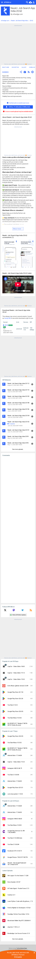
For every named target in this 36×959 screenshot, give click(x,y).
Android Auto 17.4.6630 (15, 781)
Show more (17, 229)
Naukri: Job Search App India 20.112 (18, 383)
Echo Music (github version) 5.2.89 (18, 686)
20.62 (6, 325)
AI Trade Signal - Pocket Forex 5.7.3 (18, 888)
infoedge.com (18, 14)
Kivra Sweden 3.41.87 (14, 882)
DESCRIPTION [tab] (15, 67)
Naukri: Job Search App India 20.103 (18, 422)
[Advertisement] (18, 45)
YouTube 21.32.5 (13, 705)
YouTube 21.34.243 (13, 775)
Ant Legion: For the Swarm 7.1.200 (18, 875)
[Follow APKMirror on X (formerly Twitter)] (5, 611)
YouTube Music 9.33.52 (15, 718)
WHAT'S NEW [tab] (5, 67)
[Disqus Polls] (18, 481)
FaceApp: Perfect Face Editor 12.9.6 (18, 914)
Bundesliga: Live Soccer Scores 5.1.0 (19, 933)
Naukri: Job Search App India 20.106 (18, 409)
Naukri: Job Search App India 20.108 (18, 403)
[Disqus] (18, 529)
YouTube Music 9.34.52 (15, 825)
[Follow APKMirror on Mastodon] (14, 611)
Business (5, 72)
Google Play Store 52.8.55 (15, 711)
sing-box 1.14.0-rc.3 (13, 927)
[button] (21, 72)
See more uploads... (18, 449)
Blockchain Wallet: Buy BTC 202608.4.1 (19, 920)
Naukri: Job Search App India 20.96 (18, 443)
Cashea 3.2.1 (11, 895)
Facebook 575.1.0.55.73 (15, 851)
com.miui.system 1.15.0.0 (15, 794)
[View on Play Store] (25, 72)
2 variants (12, 424)
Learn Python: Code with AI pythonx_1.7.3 (20, 901)
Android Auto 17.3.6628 (15, 755)
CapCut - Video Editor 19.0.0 (16, 679)
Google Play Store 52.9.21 (15, 787)
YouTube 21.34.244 (13, 844)
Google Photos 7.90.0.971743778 (18, 857)
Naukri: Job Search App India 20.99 (18, 436)
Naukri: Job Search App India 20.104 (18, 415)
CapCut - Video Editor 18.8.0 (16, 666)
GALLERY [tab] (24, 67)
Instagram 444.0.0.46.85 (15, 819)
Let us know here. (22, 948)
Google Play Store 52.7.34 (15, 692)
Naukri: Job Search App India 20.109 (18, 396)
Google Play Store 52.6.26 (15, 698)
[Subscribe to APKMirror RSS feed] (31, 611)
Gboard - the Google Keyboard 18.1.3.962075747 (17, 863)
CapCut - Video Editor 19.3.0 (16, 762)
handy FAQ (8, 318)
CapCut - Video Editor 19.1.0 (16, 673)
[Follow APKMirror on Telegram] (22, 611)
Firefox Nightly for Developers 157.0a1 (19, 908)
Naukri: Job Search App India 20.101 (18, 430)
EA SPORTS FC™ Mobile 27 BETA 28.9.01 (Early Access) (17, 724)
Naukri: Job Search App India (19, 20)
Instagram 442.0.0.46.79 (15, 768)
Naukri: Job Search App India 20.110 (18, 390)
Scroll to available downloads (19, 107)
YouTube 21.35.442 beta (15, 838)
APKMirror (7, 2)
